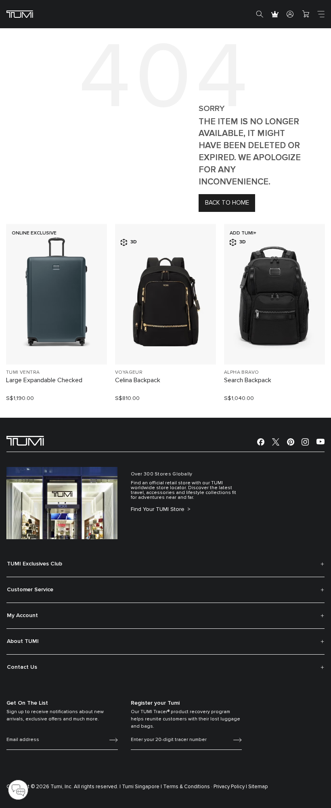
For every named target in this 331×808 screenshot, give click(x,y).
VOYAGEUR (128, 372)
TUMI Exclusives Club (34, 564)
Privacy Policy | (230, 786)
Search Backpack (247, 380)
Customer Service (30, 589)
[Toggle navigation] (321, 14)
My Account (22, 615)
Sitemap (258, 786)
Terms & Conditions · (187, 786)
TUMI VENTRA (23, 372)
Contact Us (22, 667)
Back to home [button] (227, 203)
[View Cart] (305, 14)
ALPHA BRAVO (241, 372)
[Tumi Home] (19, 14)
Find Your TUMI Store (158, 509)
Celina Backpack (137, 380)
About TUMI (23, 641)
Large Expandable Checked (44, 380)
